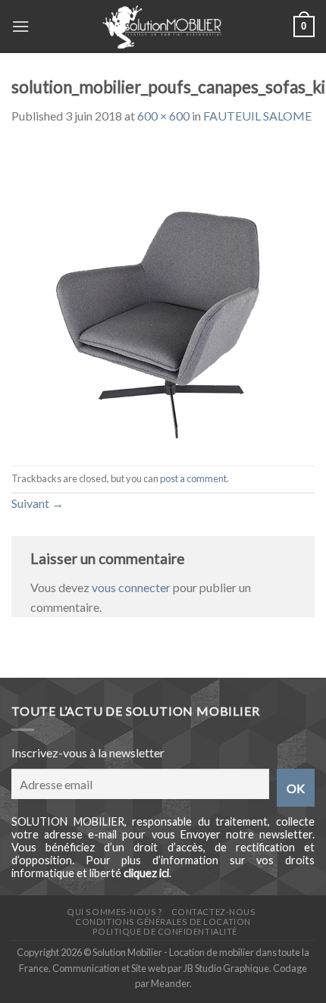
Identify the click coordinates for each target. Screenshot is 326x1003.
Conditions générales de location (162, 921)
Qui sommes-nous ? (114, 912)
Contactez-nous (213, 912)
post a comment (193, 478)
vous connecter (131, 587)
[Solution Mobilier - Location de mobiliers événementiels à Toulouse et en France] (161, 26)
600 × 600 (163, 115)
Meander (170, 983)
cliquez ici (146, 873)
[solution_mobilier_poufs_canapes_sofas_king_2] (163, 294)
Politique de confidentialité (164, 931)
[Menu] (20, 26)
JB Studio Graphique (226, 968)
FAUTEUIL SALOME (257, 115)
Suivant (37, 503)
